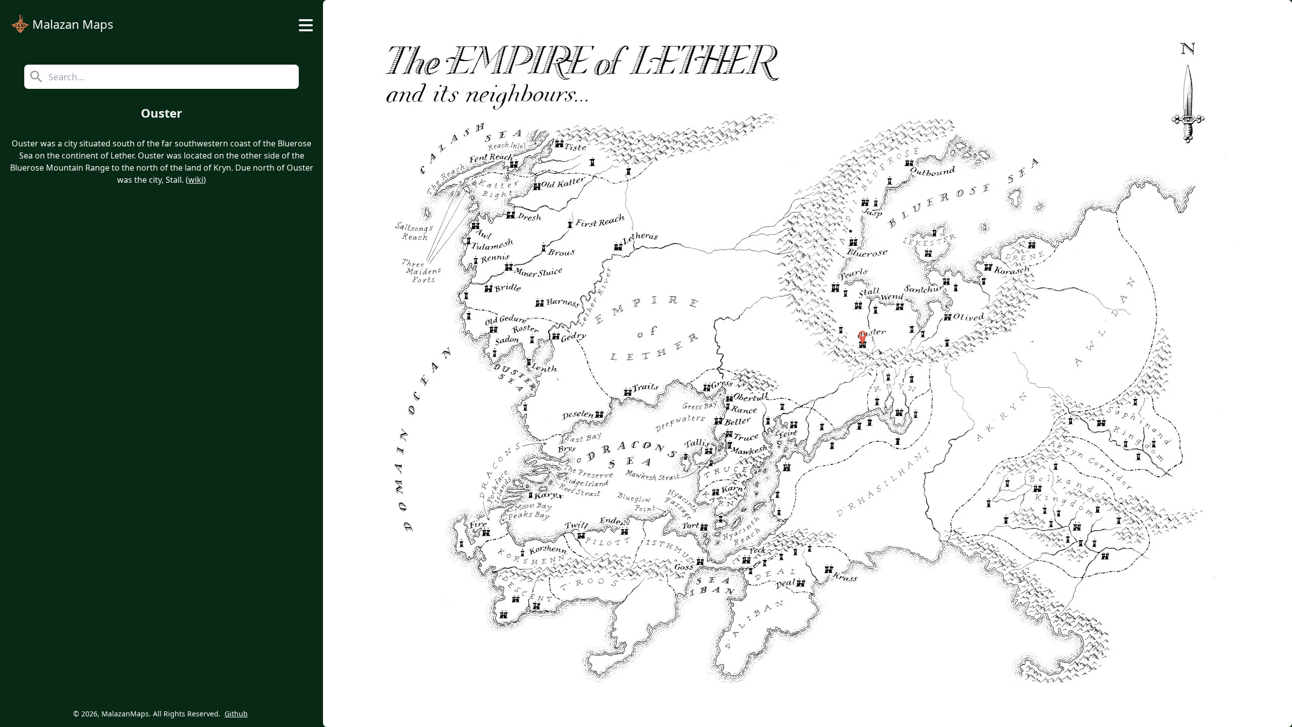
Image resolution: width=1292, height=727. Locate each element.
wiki (195, 179)
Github (236, 713)
